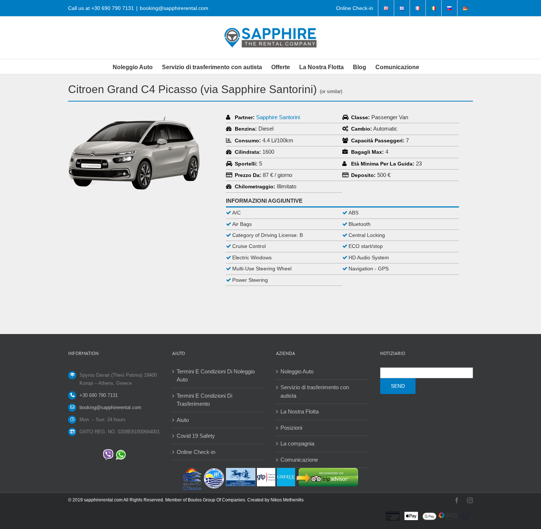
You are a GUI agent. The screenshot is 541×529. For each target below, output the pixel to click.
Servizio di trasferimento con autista (314, 391)
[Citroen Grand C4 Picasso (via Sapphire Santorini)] (134, 116)
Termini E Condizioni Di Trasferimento (204, 400)
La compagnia (297, 443)
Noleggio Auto (297, 371)
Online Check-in (196, 452)
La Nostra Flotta (299, 411)
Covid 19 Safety (196, 436)
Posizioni (291, 428)
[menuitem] (354, 8)
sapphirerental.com (103, 500)
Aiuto (183, 420)
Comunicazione (299, 460)
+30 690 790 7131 (112, 8)
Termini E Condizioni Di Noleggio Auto (216, 375)
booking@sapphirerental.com (174, 8)
